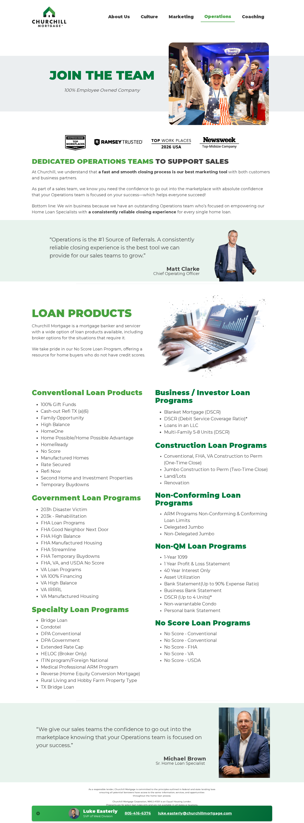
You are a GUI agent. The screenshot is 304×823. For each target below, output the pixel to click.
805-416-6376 (138, 813)
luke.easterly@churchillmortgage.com (195, 813)
